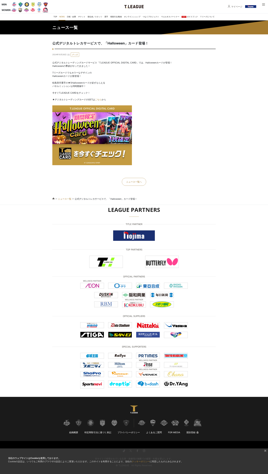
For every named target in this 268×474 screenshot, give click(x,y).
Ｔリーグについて (207, 17)
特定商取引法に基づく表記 (97, 432)
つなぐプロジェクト (151, 17)
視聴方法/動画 (116, 17)
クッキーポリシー (141, 461)
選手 (106, 17)
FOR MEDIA (174, 432)
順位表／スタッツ (95, 17)
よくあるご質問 (154, 432)
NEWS (62, 17)
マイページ (236, 6)
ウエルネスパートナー (170, 17)
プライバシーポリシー (129, 432)
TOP (55, 17)
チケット (81, 17)
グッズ (75, 54)
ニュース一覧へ (134, 181)
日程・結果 (71, 17)
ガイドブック (190, 17)
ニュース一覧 (64, 198)
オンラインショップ (132, 17)
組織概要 (73, 432)
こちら (98, 99)
